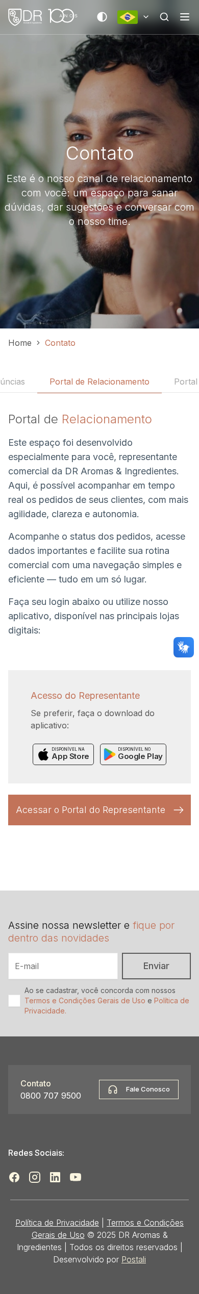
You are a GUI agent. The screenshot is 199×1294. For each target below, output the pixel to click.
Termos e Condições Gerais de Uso (84, 1000)
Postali (133, 1259)
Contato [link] (60, 343)
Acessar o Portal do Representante (90, 809)
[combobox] (133, 17)
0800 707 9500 (50, 1095)
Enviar (156, 965)
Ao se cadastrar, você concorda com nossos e (106, 1000)
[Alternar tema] (102, 17)
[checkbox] (14, 1001)
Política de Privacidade (57, 1222)
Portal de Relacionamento (99, 381)
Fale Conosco (148, 1089)
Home (20, 343)
